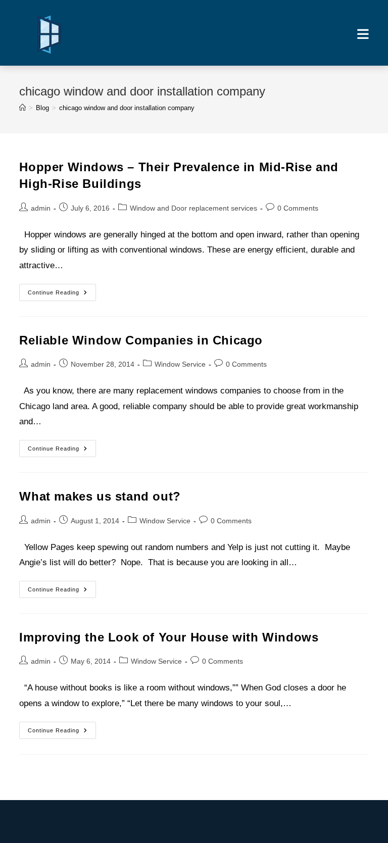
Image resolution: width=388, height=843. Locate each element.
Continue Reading (62, 294)
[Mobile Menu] (363, 34)
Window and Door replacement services (193, 208)
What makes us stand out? (99, 496)
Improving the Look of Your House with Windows (168, 637)
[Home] (22, 108)
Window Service (180, 364)
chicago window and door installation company (127, 108)
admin (41, 208)
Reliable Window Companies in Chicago (141, 340)
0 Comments (297, 208)
